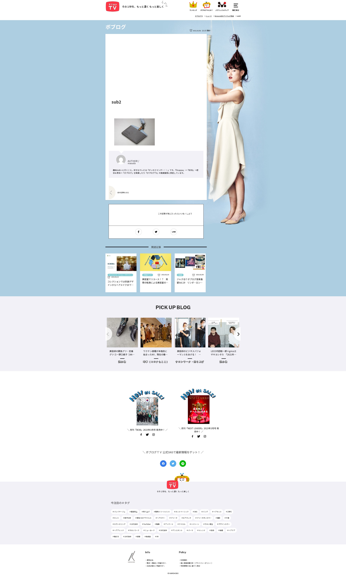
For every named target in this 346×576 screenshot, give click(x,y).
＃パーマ (190, 530)
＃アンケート (168, 524)
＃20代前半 (133, 524)
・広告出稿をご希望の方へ (155, 566)
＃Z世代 (229, 511)
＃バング (204, 511)
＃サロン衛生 (208, 524)
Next (237, 334)
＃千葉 (226, 518)
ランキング (193, 10)
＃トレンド (201, 530)
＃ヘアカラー (160, 518)
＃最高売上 (133, 511)
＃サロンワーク (133, 530)
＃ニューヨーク (149, 530)
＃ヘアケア (231, 530)
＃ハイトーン (194, 524)
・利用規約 (183, 560)
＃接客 (137, 536)
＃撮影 (217, 518)
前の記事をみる (123, 192)
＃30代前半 (163, 530)
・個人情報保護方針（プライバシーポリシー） (196, 563)
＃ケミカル (181, 524)
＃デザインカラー (223, 524)
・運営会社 (149, 560)
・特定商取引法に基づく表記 (189, 566)
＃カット (115, 518)
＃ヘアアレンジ (118, 530)
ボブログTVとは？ (206, 10)
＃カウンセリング (118, 524)
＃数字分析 (127, 518)
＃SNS (195, 511)
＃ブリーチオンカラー (203, 518)
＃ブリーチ (173, 518)
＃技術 (211, 530)
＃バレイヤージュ (118, 511)
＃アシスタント (176, 530)
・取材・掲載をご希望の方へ (155, 563)
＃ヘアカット (217, 511)
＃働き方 (115, 536)
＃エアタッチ (186, 518)
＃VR (157, 536)
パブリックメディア (222, 10)
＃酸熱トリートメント (162, 511)
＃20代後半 (127, 536)
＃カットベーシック (181, 511)
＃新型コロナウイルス (143, 518)
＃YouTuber (146, 524)
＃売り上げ (146, 511)
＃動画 (157, 524)
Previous (108, 334)
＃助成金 (147, 536)
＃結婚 (220, 530)
